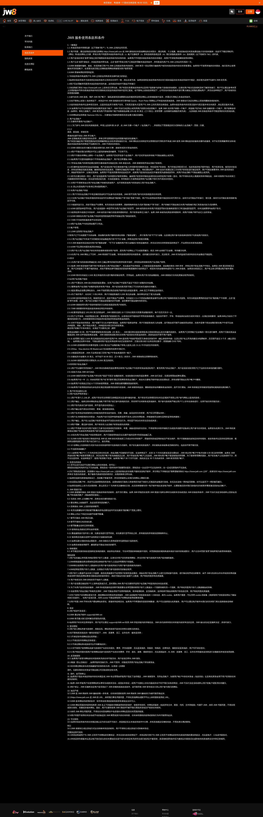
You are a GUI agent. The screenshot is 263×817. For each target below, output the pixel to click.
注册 (250, 11)
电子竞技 (140, 21)
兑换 (156, 3)
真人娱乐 (37, 21)
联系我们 (28, 47)
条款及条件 (29, 53)
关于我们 (28, 36)
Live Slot (68, 21)
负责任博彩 (29, 64)
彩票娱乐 (114, 21)
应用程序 (192, 21)
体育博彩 (22, 21)
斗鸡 (168, 21)
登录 (240, 11)
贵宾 (179, 21)
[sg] (257, 11)
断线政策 (28, 69)
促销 (256, 21)
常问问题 (28, 41)
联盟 (205, 21)
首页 (9, 21)
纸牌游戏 (99, 21)
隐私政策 (28, 58)
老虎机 (51, 21)
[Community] (232, 11)
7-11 (127, 21)
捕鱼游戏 (84, 21)
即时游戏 (155, 21)
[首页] (9, 11)
